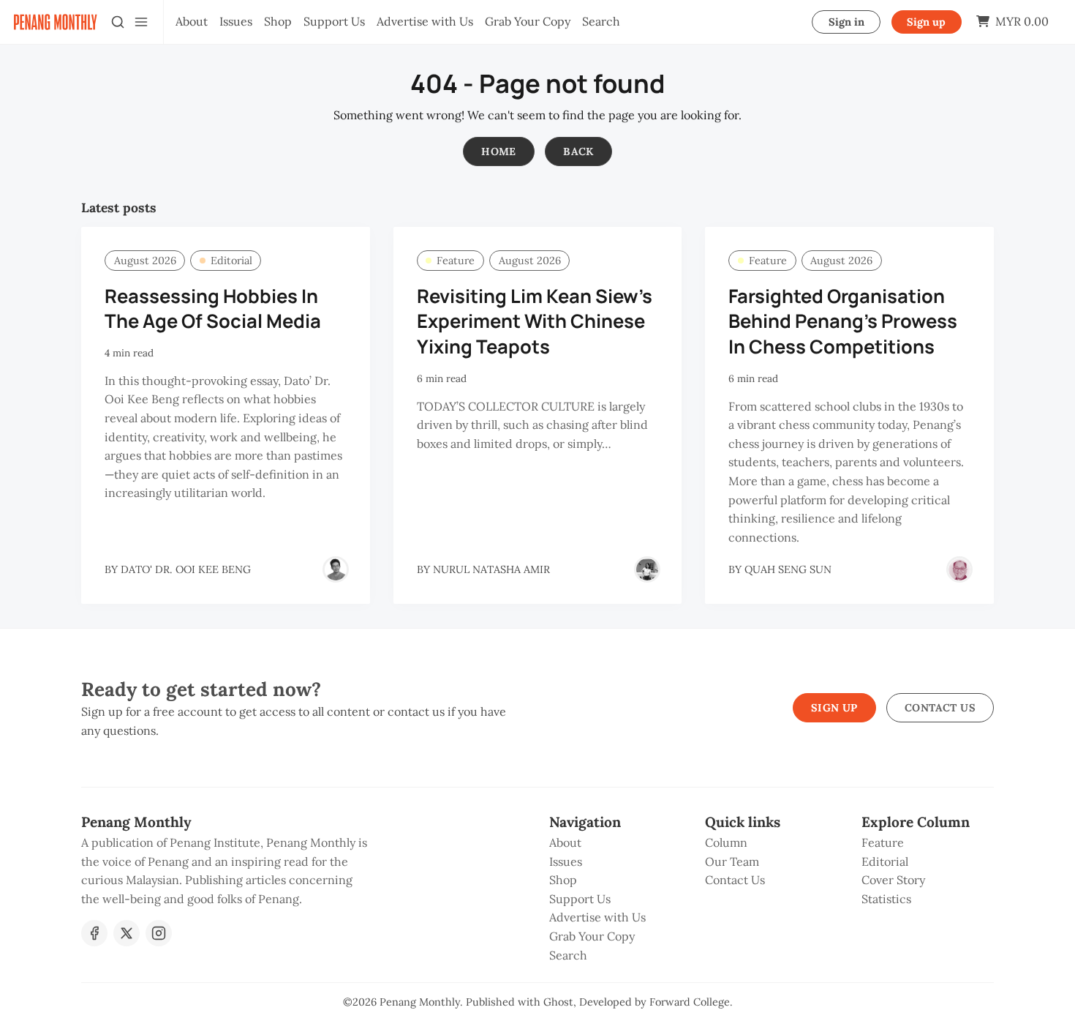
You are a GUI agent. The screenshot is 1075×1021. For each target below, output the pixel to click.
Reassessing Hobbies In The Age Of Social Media (213, 308)
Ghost (558, 1002)
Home (498, 151)
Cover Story (893, 879)
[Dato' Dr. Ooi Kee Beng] (336, 569)
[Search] (117, 22)
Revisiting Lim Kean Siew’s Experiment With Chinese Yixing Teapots (534, 321)
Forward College (689, 1002)
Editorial (231, 260)
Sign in (846, 22)
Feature (456, 260)
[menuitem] (192, 21)
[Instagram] (159, 933)
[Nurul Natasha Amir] (647, 569)
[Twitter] (126, 933)
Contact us (940, 707)
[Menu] (141, 22)
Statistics (886, 898)
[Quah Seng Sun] (959, 569)
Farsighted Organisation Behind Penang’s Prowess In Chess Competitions (842, 321)
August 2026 (145, 260)
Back (578, 151)
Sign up (926, 22)
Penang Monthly (420, 1002)
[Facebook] (94, 933)
